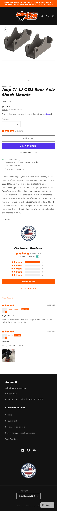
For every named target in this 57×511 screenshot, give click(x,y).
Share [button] (7, 219)
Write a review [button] (28, 281)
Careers (8, 415)
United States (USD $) (27, 496)
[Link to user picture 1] (8, 355)
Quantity (5, 119)
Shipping (5, 109)
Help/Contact (11, 421)
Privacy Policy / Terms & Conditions (20, 433)
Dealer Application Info (15, 427)
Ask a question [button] (28, 288)
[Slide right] (34, 80)
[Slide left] (22, 80)
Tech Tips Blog (11, 439)
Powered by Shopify (34, 506)
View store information (14, 169)
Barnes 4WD (25, 506)
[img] (8, 305)
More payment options (28, 152)
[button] (3, 16)
